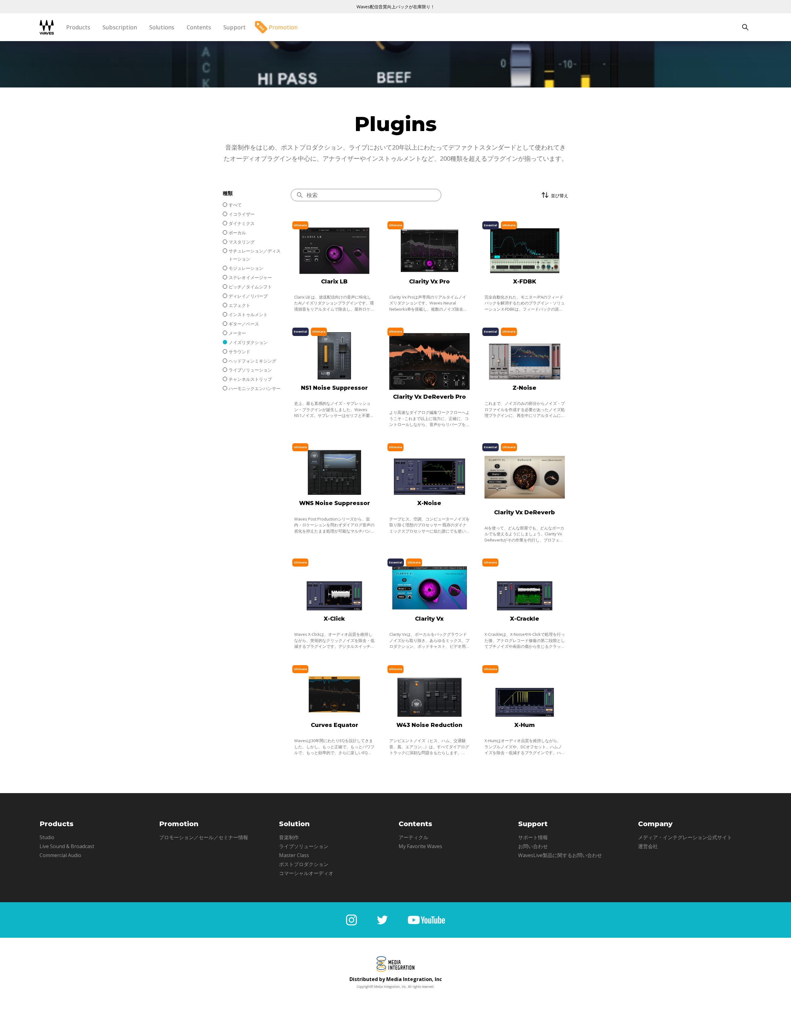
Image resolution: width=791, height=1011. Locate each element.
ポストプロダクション (303, 864)
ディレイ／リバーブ (248, 296)
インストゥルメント (248, 314)
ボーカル (237, 233)
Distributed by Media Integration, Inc (395, 979)
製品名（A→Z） (544, 246)
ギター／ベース (244, 324)
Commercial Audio (60, 855)
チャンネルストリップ (250, 379)
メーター (237, 333)
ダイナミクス (242, 223)
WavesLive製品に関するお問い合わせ (560, 855)
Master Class (294, 855)
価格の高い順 (541, 226)
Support (234, 27)
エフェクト (239, 305)
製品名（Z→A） (544, 256)
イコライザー (242, 214)
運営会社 (648, 846)
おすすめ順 (539, 216)
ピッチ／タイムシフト (250, 287)
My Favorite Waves (420, 846)
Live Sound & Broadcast (67, 846)
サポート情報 (533, 837)
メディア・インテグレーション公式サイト (685, 837)
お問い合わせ (533, 846)
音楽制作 (289, 837)
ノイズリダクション (248, 342)
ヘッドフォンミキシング (252, 361)
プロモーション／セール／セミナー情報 (203, 837)
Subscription (120, 27)
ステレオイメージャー (250, 277)
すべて (235, 205)
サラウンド (239, 352)
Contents (199, 27)
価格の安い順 (541, 236)
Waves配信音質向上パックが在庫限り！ (396, 7)
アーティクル (413, 837)
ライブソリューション (250, 370)
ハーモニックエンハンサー (255, 388)
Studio (47, 837)
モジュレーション (246, 268)
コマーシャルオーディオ (306, 873)
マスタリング (242, 242)
